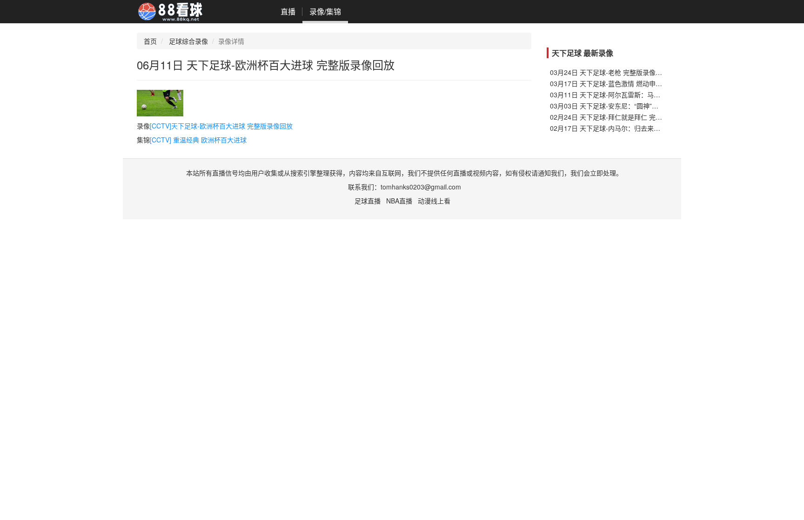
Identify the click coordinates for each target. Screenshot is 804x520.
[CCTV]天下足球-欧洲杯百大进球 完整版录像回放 (221, 125)
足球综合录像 (188, 41)
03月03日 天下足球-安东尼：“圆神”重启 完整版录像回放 (631, 105)
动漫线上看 (434, 200)
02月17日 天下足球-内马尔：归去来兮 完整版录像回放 (629, 128)
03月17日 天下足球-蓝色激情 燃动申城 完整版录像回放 (630, 83)
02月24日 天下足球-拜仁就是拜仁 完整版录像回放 (622, 117)
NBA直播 (399, 200)
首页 (150, 41)
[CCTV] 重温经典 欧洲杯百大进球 (198, 139)
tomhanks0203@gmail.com (421, 186)
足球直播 (368, 200)
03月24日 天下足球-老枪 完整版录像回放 (609, 72)
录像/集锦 (325, 11)
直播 (288, 11)
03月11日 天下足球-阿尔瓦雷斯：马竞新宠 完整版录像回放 (635, 94)
